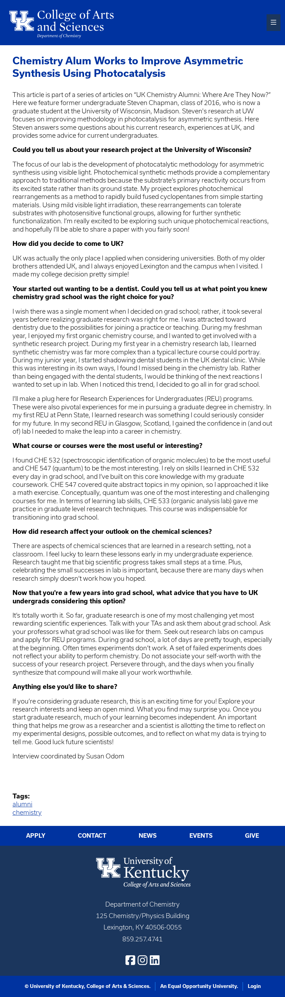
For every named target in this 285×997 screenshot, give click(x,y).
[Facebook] (130, 960)
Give (252, 836)
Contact (92, 836)
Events (201, 836)
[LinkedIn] (155, 960)
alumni (22, 804)
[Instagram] (142, 960)
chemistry (27, 812)
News (148, 836)
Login (254, 986)
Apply (36, 836)
